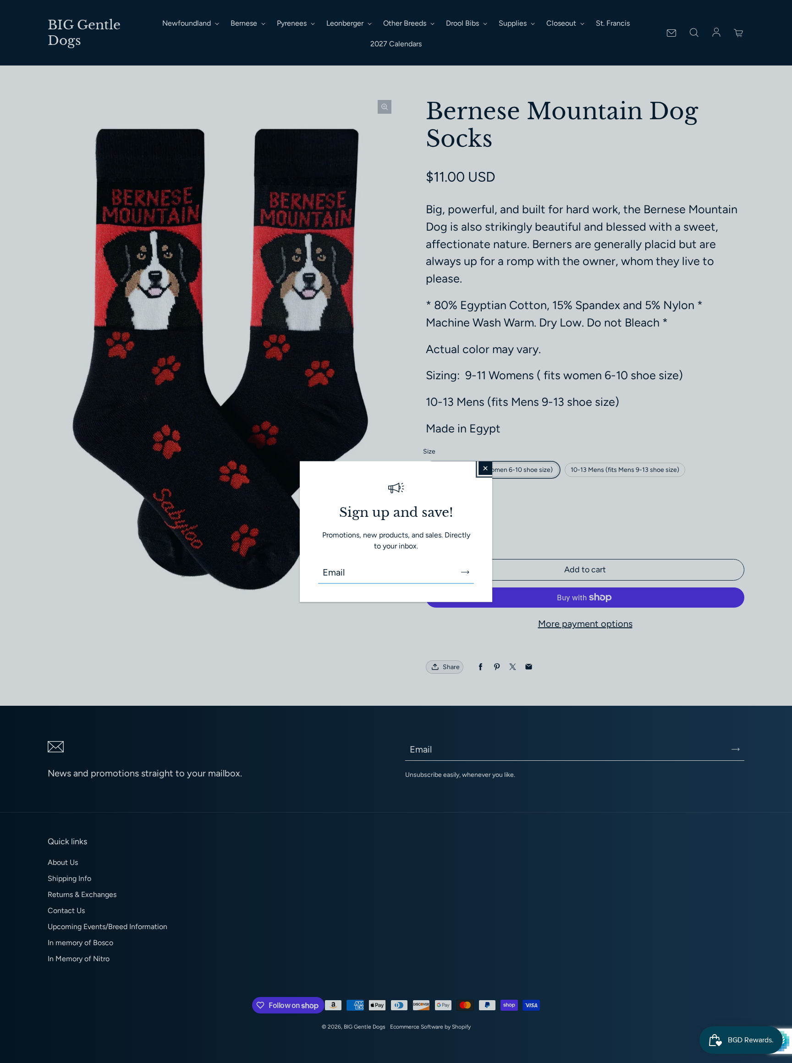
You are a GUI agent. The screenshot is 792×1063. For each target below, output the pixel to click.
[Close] (485, 468)
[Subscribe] (465, 571)
